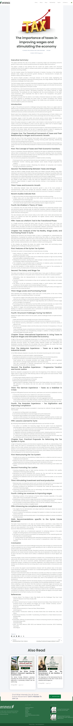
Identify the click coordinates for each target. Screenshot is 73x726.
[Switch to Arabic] (72, 2)
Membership (52, 2)
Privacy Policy (32, 724)
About (41, 2)
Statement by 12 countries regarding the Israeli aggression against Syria (65, 717)
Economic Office (26, 50)
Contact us (65, 2)
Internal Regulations (39, 724)
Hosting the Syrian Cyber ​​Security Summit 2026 (63, 710)
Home (36, 2)
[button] (11, 636)
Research (27, 711)
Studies (48, 50)
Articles (26, 710)
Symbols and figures (29, 707)
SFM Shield (27, 709)
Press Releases (28, 714)
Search (59, 2)
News (46, 2)
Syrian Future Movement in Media (32, 715)
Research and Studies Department (37, 50)
